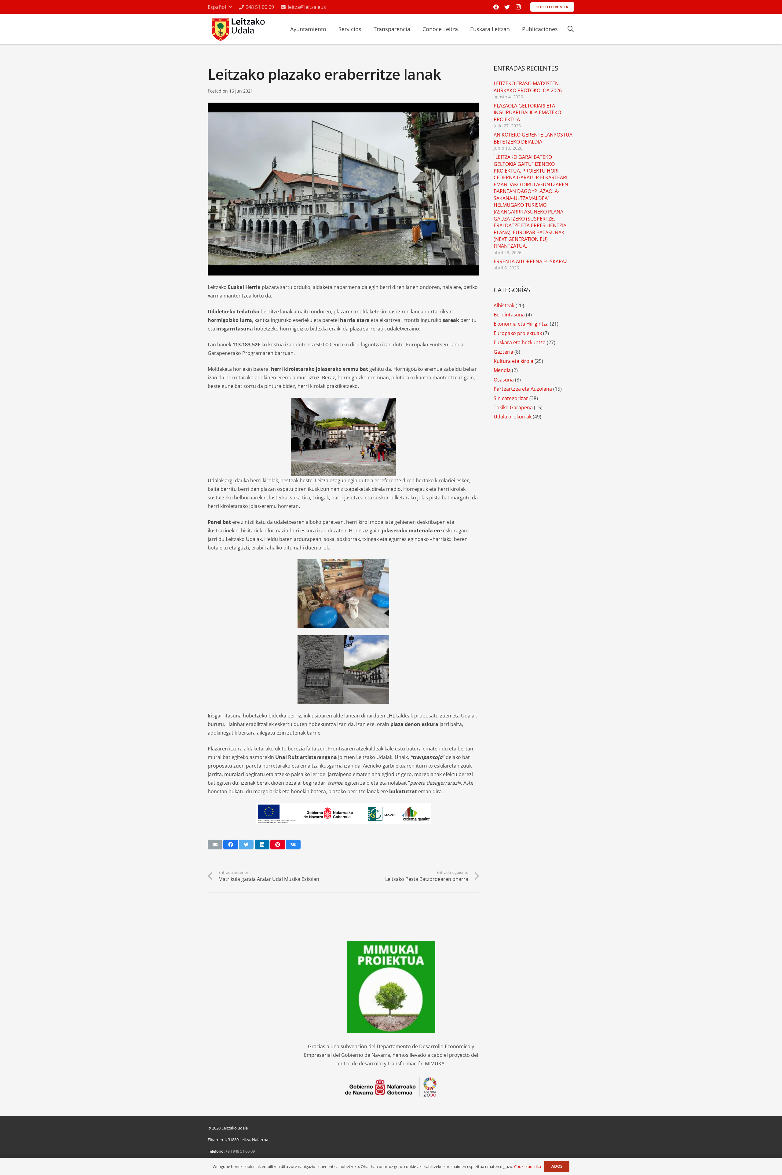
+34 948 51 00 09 (240, 1151)
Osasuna (504, 379)
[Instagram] (518, 7)
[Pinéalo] (277, 844)
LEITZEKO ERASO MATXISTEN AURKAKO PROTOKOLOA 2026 (528, 86)
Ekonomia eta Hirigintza (521, 323)
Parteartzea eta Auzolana (523, 388)
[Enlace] (237, 29)
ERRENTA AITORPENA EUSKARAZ (531, 261)
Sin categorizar (511, 398)
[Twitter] (507, 7)
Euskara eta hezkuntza (520, 342)
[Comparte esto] (230, 844)
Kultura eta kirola (513, 361)
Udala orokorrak (513, 416)
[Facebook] (496, 7)
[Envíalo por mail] (215, 844)
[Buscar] (570, 29)
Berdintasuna (509, 314)
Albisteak (504, 305)
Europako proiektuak (518, 333)
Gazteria (503, 351)
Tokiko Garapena (513, 407)
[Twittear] (246, 844)
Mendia (502, 370)
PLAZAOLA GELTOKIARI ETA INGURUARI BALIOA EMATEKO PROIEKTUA (527, 112)
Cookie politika (527, 1166)
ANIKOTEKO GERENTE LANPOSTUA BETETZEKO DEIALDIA (533, 138)
